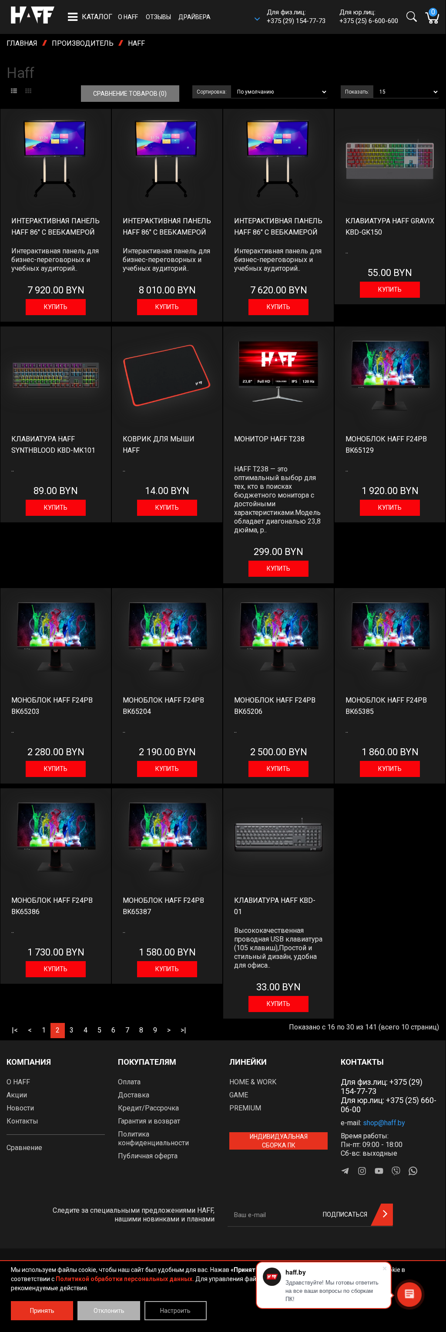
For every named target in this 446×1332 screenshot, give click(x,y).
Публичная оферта (148, 1156)
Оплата (129, 1082)
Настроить (175, 1310)
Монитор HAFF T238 (269, 439)
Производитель (83, 43)
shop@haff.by (384, 1123)
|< (15, 1030)
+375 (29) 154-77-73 (296, 21)
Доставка (133, 1095)
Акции (17, 1095)
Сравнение (24, 1148)
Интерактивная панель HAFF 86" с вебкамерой (55, 226)
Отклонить (109, 1310)
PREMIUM (245, 1108)
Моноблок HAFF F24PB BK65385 (386, 706)
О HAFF (128, 16)
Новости (20, 1108)
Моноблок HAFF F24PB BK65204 (163, 706)
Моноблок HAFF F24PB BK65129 (386, 444)
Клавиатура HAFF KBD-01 (274, 906)
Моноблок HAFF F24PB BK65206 (274, 706)
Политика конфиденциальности (153, 1138)
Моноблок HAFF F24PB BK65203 (52, 706)
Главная (22, 43)
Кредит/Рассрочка (148, 1108)
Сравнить (52, 118)
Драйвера (194, 16)
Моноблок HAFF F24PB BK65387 (163, 906)
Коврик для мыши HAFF (158, 444)
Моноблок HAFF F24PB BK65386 (52, 906)
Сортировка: (212, 92)
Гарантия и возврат (149, 1121)
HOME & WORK (252, 1082)
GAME (238, 1095)
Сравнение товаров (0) (130, 93)
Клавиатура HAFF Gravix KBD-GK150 (389, 226)
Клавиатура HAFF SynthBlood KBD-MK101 (53, 444)
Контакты (22, 1121)
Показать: (357, 92)
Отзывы (158, 16)
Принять (42, 1310)
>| (183, 1030)
